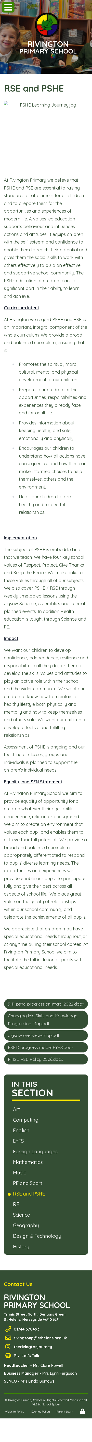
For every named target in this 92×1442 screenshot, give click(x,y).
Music (20, 1173)
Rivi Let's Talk (26, 1355)
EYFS (19, 1141)
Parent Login (64, 1411)
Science (22, 1215)
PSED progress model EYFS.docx (41, 1047)
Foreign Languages (36, 1151)
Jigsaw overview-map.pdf (33, 1035)
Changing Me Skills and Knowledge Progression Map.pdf (42, 1019)
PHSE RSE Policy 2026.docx (35, 1059)
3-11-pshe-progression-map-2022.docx (46, 1004)
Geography (27, 1225)
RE (17, 1204)
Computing (27, 1120)
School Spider (51, 1404)
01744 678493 (26, 1329)
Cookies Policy (40, 1411)
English (22, 1130)
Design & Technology (38, 1236)
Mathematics (29, 1162)
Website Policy (14, 1411)
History (22, 1246)
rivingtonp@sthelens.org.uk (40, 1337)
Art (17, 1109)
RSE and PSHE (30, 1194)
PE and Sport (28, 1183)
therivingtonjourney (33, 1346)
